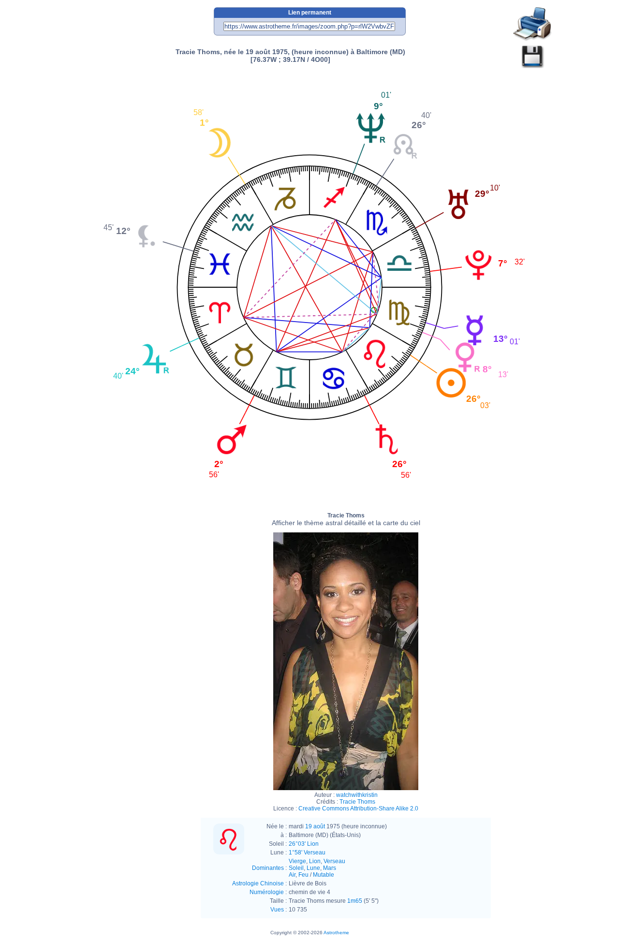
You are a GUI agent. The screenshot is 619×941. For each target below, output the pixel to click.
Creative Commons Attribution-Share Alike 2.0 (358, 808)
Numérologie (267, 892)
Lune (313, 868)
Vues (277, 909)
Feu (303, 874)
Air (292, 874)
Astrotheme (336, 932)
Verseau (334, 861)
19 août (315, 826)
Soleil (296, 868)
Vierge (297, 861)
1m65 (354, 900)
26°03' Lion (304, 843)
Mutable (323, 874)
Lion (315, 861)
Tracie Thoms (346, 519)
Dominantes (268, 868)
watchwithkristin (357, 795)
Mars (329, 868)
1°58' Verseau (307, 852)
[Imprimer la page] (532, 24)
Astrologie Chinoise (258, 883)
